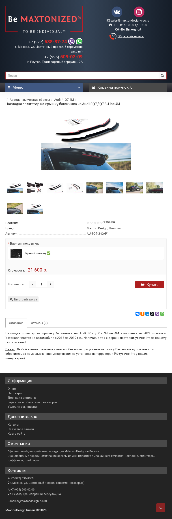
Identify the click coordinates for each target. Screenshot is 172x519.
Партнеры (15, 393)
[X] (152, 314)
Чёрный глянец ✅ (36, 253)
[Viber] (157, 314)
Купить (153, 284)
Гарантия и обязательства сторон (33, 402)
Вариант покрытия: (24, 243)
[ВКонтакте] (137, 314)
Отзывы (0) (39, 323)
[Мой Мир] (147, 314)
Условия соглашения (23, 406)
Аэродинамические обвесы (30, 99)
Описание (16, 323)
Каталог (14, 424)
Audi (57, 99)
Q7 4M (69, 99)
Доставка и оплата (22, 397)
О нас (12, 388)
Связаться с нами (21, 429)
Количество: (17, 284)
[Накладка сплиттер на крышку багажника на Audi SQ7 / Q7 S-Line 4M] (86, 143)
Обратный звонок (131, 36)
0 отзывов (109, 221)
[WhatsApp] (162, 314)
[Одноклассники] (142, 314)
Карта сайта (17, 433)
